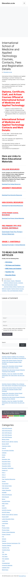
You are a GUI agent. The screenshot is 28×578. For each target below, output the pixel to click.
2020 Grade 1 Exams (9, 281)
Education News (6, 461)
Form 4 (4, 477)
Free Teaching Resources (8, 479)
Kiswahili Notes (6, 501)
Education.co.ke (8, 3)
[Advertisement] (14, 21)
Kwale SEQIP (5, 516)
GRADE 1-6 (17, 416)
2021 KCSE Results (7, 435)
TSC (3, 552)
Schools (4, 539)
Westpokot (18, 281)
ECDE (3, 457)
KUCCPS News (6, 512)
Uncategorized (6, 563)
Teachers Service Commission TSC (11, 543)
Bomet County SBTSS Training (10, 441)
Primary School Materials (8, 532)
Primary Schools (6, 534)
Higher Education (6, 490)
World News (5, 569)
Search (4, 342)
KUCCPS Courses (6, 510)
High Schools (5, 488)
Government (5, 483)
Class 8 (4, 448)
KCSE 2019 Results (7, 494)
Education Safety (6, 466)
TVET (3, 561)
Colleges (4, 452)
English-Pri (5, 470)
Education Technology (7, 468)
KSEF (3, 505)
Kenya (3, 499)
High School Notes (7, 486)
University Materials (7, 565)
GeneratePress (22, 576)
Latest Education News (8, 519)
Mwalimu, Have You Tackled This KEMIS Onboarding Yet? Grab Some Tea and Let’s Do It (13, 375)
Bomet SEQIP (5, 444)
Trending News (6, 550)
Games (4, 481)
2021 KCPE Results (7, 433)
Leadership (5, 521)
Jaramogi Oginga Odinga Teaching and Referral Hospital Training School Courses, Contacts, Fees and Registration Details (13, 288)
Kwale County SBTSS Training (10, 514)
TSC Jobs (4, 554)
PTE (8, 417)
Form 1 (3, 472)
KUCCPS (4, 508)
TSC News (4, 556)
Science (4, 541)
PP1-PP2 (22, 416)
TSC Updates (5, 558)
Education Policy (6, 463)
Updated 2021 (5, 567)
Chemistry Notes (6, 446)
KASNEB (4, 417)
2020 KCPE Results (7, 428)
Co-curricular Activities (8, 450)
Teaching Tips (5, 547)
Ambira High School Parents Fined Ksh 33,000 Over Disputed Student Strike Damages (12, 362)
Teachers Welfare (6, 545)
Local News (5, 523)
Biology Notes (5, 439)
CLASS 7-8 (10, 416)
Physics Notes (5, 527)
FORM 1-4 (4, 416)
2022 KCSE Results (7, 437)
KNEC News (5, 503)
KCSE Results (5, 497)
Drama (3, 455)
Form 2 (4, 474)
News (3, 525)
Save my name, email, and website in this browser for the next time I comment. (14, 329)
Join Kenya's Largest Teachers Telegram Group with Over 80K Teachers (13, 412)
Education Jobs (6, 459)
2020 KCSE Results (7, 430)
